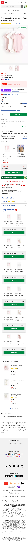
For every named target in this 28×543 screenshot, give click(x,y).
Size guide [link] (24, 103)
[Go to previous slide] (2, 45)
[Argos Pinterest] (18, 466)
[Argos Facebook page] (10, 466)
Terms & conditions (14, 493)
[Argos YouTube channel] (5, 466)
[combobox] (11, 6)
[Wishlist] (22, 2)
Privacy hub (14, 490)
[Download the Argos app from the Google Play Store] (19, 477)
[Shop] (6, 2)
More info (24, 138)
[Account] (18, 2)
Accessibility (6, 490)
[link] (10, 24)
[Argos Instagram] (22, 466)
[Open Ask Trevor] (25, 6)
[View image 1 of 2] (11, 68)
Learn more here (14, 444)
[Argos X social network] (14, 466)
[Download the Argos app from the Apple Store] (9, 477)
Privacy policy (21, 490)
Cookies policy (8, 492)
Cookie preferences (19, 492)
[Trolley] (25, 2)
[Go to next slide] (26, 45)
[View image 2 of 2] (17, 68)
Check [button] (24, 126)
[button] (23, 27)
